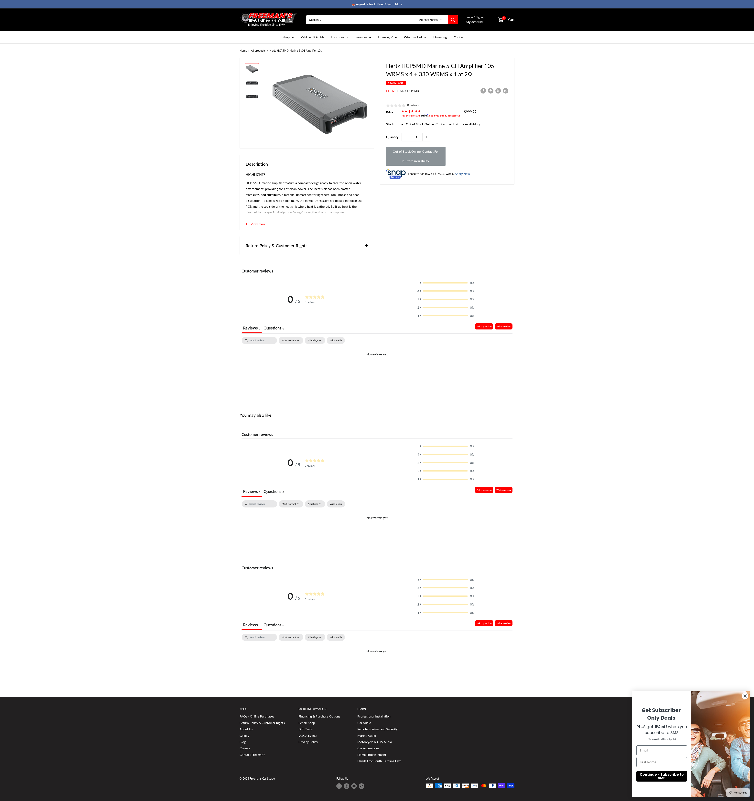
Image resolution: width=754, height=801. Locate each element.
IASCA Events (307, 735)
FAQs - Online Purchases (257, 716)
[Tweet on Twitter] (498, 91)
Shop (286, 37)
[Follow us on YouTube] (354, 786)
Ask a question (484, 326)
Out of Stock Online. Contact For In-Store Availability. (416, 156)
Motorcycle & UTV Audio (374, 742)
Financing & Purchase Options (319, 716)
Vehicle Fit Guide (312, 37)
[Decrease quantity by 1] (406, 137)
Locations (337, 37)
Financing (440, 37)
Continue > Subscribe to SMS (662, 776)
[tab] (273, 328)
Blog (243, 742)
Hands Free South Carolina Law (379, 761)
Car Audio (364, 723)
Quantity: (392, 137)
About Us (246, 729)
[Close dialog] (745, 696)
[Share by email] (505, 91)
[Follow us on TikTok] (361, 786)
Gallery (244, 735)
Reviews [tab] (251, 328)
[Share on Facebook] (483, 91)
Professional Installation (374, 716)
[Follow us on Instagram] (346, 786)
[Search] (453, 19)
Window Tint (413, 37)
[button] (445, 283)
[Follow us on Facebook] (339, 786)
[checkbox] (336, 340)
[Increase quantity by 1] (427, 137)
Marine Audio (366, 735)
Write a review (503, 326)
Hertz (390, 91)
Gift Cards (305, 729)
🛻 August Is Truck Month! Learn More (377, 4)
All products (258, 50)
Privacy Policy (308, 742)
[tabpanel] (377, 367)
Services (361, 37)
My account (474, 22)
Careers (245, 748)
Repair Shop (306, 723)
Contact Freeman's (252, 754)
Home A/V (385, 37)
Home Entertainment (371, 754)
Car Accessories (368, 748)
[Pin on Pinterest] (490, 91)
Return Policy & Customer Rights (262, 723)
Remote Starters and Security (377, 729)
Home (243, 50)
